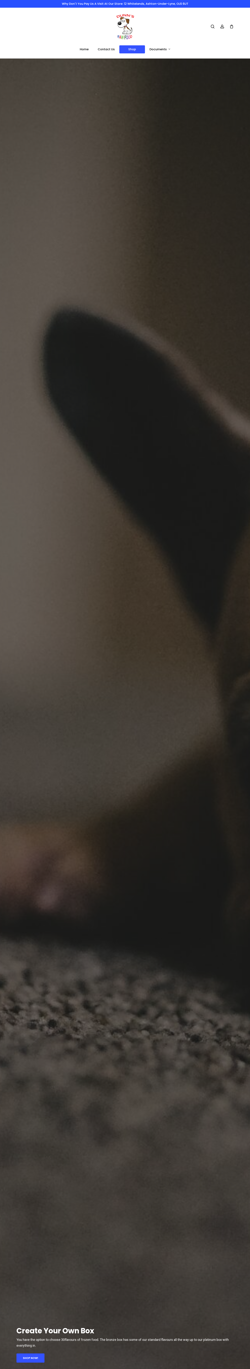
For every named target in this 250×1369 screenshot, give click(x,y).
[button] (30, 1358)
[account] (222, 27)
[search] (212, 27)
